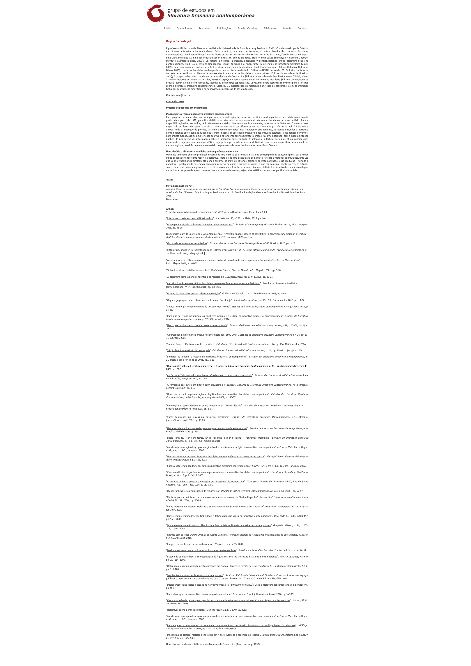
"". (193, 491)
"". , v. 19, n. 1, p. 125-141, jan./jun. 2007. (236, 465)
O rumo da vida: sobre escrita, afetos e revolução (193, 293)
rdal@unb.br (183, 95)
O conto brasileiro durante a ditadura (187, 243)
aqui (175, 199)
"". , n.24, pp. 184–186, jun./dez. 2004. (236, 344)
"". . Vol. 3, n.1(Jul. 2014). (236, 550)
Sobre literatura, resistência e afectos (187, 270)
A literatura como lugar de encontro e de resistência (195, 276)
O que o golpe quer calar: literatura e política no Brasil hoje (199, 300)
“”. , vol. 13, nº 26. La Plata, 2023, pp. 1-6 (215, 218)
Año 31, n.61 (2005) (280, 491)
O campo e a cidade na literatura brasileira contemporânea (200, 224)
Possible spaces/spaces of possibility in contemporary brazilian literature (266, 233)
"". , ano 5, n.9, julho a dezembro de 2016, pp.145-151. (230, 594)
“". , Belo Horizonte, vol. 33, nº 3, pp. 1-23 (216, 212)
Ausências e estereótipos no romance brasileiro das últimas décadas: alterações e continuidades (219, 260)
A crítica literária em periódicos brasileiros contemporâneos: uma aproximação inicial (213, 283)
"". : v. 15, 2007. (205, 544)
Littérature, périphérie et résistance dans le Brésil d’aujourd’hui (202, 249)
